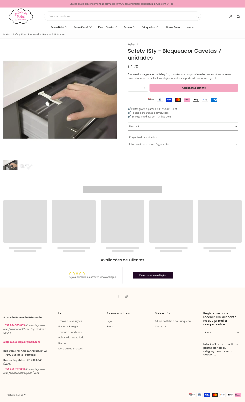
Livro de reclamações (70, 348)
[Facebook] (118, 296)
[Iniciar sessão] (230, 16)
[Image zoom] (60, 100)
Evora (110, 326)
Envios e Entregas (68, 326)
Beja (109, 321)
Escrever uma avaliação (152, 275)
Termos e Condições (70, 332)
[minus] (131, 87)
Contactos (160, 326)
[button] (194, 88)
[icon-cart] (238, 16)
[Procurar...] (197, 16)
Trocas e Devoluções (70, 321)
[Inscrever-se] (238, 332)
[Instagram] (126, 296)
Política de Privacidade (71, 337)
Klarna (62, 343)
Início (6, 34)
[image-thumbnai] (10, 165)
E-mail (208, 332)
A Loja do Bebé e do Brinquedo (173, 321)
